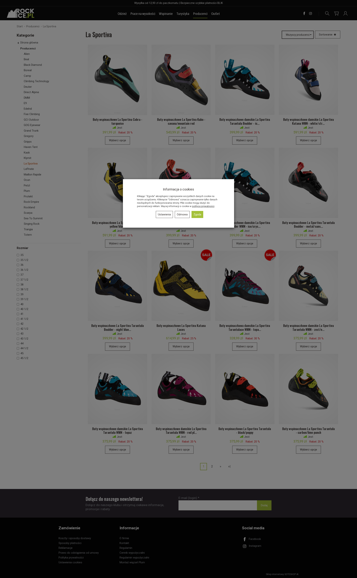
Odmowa (182, 214)
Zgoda (197, 214)
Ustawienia (164, 214)
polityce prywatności (203, 206)
